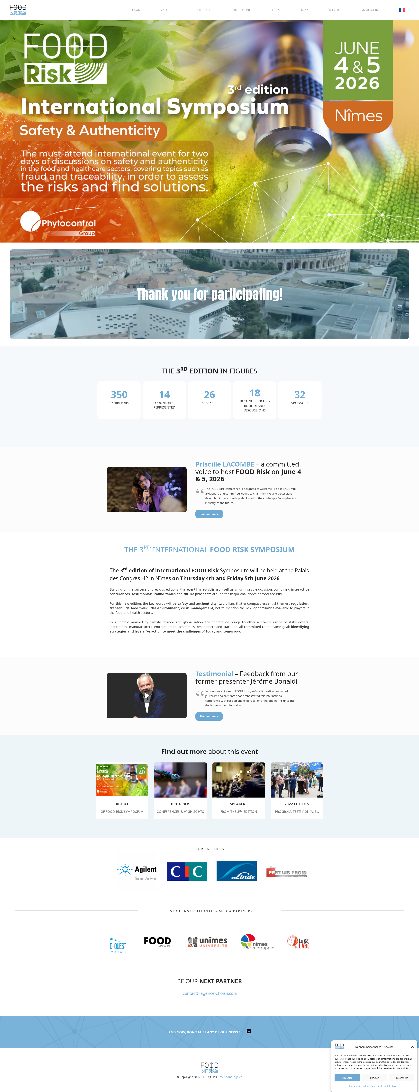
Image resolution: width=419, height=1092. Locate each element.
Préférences (401, 1077)
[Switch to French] (403, 10)
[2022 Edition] (297, 780)
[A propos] (238, 780)
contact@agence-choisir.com (210, 993)
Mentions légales (231, 1077)
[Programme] (122, 780)
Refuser (374, 1077)
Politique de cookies (359, 1085)
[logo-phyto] (18, 9)
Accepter (347, 1077)
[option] (135, 871)
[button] (412, 1046)
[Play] (147, 489)
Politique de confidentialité (384, 1085)
